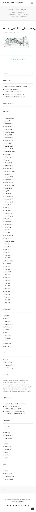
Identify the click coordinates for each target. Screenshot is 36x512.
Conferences (8, 327)
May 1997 (7, 294)
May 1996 (7, 297)
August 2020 (8, 143)
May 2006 (7, 269)
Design (7, 330)
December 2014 (9, 221)
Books (6, 318)
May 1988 (7, 300)
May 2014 (7, 230)
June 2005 (8, 272)
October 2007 (9, 261)
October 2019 (9, 149)
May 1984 (7, 302)
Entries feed (8, 362)
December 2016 (9, 199)
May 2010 (7, 252)
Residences (8, 343)
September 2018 (10, 171)
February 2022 (9, 138)
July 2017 (7, 191)
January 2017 (9, 196)
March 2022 (8, 135)
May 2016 (7, 207)
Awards (7, 315)
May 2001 (7, 286)
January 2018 (9, 177)
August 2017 (8, 188)
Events (6, 332)
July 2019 (7, 154)
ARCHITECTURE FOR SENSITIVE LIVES (15, 94)
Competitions (20, 12)
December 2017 (9, 179)
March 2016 (8, 213)
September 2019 (10, 151)
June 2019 (8, 157)
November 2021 (9, 140)
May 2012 (7, 244)
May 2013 (7, 238)
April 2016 (7, 210)
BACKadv (21, 501)
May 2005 (7, 275)
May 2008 (7, 258)
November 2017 (9, 182)
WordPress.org (9, 368)
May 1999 (7, 291)
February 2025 (9, 124)
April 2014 (7, 233)
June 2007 (8, 263)
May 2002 (7, 283)
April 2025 (7, 121)
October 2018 (9, 168)
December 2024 (9, 126)
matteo (17, 32)
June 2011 (8, 247)
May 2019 (7, 160)
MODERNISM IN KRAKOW (12, 89)
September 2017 (10, 185)
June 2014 (8, 227)
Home (13, 12)
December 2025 (9, 118)
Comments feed (9, 365)
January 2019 (9, 166)
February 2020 (9, 146)
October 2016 (9, 202)
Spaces (7, 346)
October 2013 (9, 235)
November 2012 (9, 241)
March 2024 (8, 129)
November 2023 (9, 132)
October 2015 (9, 216)
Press (6, 341)
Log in (6, 359)
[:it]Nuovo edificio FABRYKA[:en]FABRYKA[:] (19, 14)
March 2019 (8, 163)
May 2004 (7, 277)
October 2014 (9, 224)
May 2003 (7, 280)
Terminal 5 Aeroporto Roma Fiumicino (16, 87)
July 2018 (7, 174)
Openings (8, 338)
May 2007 (7, 266)
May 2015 (7, 219)
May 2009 (7, 255)
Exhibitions (8, 335)
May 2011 (7, 249)
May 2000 (7, 289)
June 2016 (8, 205)
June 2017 (8, 193)
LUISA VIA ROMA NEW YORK (13, 92)
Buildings (7, 321)
